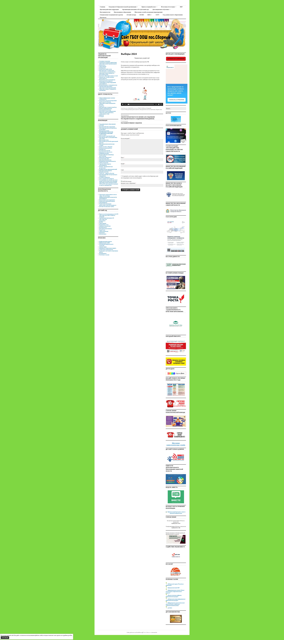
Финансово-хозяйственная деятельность (106, 78)
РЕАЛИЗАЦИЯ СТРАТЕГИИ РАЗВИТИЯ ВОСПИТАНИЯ (106, 132)
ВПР (181, 7)
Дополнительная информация (107, 111)
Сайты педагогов (103, 162)
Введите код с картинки (128, 183)
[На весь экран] (161, 104)
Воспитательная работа (105, 148)
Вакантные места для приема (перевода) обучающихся (107, 80)
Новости (101, 115)
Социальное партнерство (106, 249)
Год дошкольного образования (173, 15)
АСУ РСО (101, 125)
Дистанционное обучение (161, 9)
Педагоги (101, 106)
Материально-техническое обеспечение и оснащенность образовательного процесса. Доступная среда (107, 72)
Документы (102, 65)
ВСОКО (142, 15)
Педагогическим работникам (107, 201)
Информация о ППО (104, 243)
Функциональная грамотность (107, 161)
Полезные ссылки (104, 254)
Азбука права (102, 134)
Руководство (102, 67)
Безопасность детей (104, 150)
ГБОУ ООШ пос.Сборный (144, 108)
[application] (142, 94)
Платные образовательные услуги (108, 75)
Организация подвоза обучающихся (105, 164)
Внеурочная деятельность (132, 109)
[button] (142, 94)
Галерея (101, 116)
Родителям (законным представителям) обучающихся (107, 204)
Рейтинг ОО (102, 149)
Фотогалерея (102, 234)
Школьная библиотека (105, 160)
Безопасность (103, 227)
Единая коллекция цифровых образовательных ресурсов (173, 596)
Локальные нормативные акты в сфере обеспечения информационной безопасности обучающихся (108, 196)
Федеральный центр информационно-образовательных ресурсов (176, 599)
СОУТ (157, 15)
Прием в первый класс (149, 7)
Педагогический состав (105, 69)
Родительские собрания (105, 146)
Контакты (103, 17)
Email (123, 163)
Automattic (154, 632)
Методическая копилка (105, 170)
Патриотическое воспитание (148, 109)
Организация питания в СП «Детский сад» (135, 9)
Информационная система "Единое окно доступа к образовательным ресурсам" (175, 592)
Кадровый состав (103, 224)
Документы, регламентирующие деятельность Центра (108, 101)
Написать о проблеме (176, 99)
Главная (102, 7)
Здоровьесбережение (105, 226)
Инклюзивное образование (122, 12)
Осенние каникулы (104, 177)
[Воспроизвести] (123, 104)
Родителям (159, 109)
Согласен (5, 637)
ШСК (149, 15)
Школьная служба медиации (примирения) (148, 12)
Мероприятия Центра (105, 110)
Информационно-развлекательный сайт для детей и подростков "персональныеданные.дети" (175, 604)
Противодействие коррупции (109, 9)
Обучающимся (103, 202)
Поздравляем (102, 253)
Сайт (122, 170)
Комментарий (125, 138)
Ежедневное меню (104, 130)
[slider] (141, 104)
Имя (122, 157)
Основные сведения (104, 61)
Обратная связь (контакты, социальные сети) (106, 113)
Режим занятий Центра (105, 108)
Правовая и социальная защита (107, 248)
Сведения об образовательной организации (122, 7)
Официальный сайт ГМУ (173, 587)
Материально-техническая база (108, 107)
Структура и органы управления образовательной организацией (108, 63)
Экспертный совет (104, 158)
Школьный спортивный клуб (107, 136)
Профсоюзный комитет (105, 241)
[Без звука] (159, 104)
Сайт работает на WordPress (134, 632)
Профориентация (104, 153)
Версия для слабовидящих (176, 58)
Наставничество (105, 12)
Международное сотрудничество (108, 85)
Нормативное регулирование (107, 200)
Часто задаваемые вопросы (106, 178)
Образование (102, 66)
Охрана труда (103, 247)
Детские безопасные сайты (106, 206)
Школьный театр (103, 140)
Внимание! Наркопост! (105, 157)
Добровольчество (103, 172)
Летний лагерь (131, 15)
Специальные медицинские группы (111, 15)
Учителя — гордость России (106, 173)
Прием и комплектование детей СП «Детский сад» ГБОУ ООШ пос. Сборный (108, 215)
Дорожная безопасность (105, 152)
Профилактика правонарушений (108, 169)
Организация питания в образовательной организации (107, 87)
